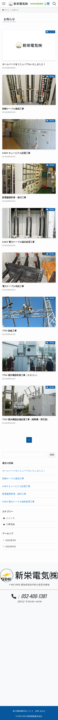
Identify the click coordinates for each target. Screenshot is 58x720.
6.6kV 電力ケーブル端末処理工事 (18, 502)
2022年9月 (10, 540)
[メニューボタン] (3, 3)
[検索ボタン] (54, 3)
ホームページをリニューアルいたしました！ (24, 471)
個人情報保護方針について (23, 711)
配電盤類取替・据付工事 (14, 494)
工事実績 (10, 524)
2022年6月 (10, 546)
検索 (52, 454)
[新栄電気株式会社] (29, 3)
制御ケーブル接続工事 (13, 478)
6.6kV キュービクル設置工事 (16, 486)
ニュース (10, 518)
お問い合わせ (40, 711)
